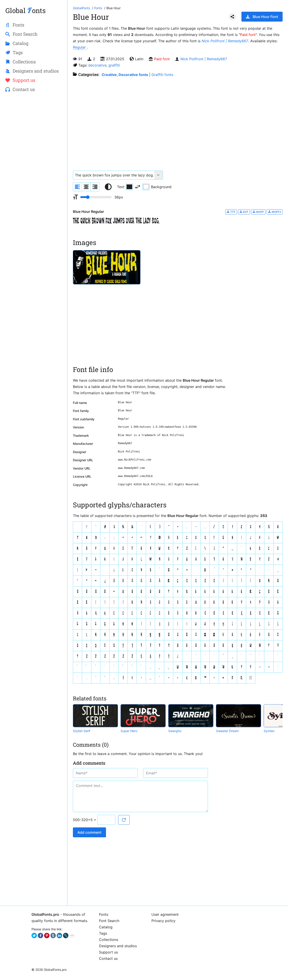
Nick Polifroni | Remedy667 (225, 41)
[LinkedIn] (59, 935)
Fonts (103, 914)
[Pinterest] (47, 935)
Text (120, 187)
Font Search (109, 920)
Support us (108, 952)
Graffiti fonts (162, 74)
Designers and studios (118, 946)
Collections (108, 939)
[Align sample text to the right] (94, 186)
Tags (103, 933)
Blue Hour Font (265, 16)
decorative (97, 65)
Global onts (25, 10)
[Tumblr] (53, 935)
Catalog (105, 927)
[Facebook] (40, 935)
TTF (232, 212)
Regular (80, 47)
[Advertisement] (33, 168)
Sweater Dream (227, 731)
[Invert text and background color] (137, 186)
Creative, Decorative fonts (125, 74)
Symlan (269, 731)
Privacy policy (163, 920)
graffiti (114, 65)
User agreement (165, 914)
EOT (245, 212)
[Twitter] (34, 935)
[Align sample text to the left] (77, 186)
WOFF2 (276, 212)
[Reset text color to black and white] (108, 186)
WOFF (259, 212)
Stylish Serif (81, 731)
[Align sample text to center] (86, 186)
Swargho (174, 731)
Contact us (108, 958)
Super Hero (129, 731)
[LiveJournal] (65, 935)
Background (161, 187)
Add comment (89, 832)
